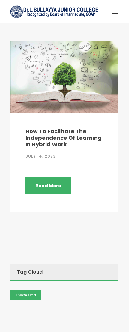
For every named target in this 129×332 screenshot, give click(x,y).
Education (26, 295)
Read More (48, 186)
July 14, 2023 (41, 156)
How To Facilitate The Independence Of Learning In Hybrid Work (64, 137)
